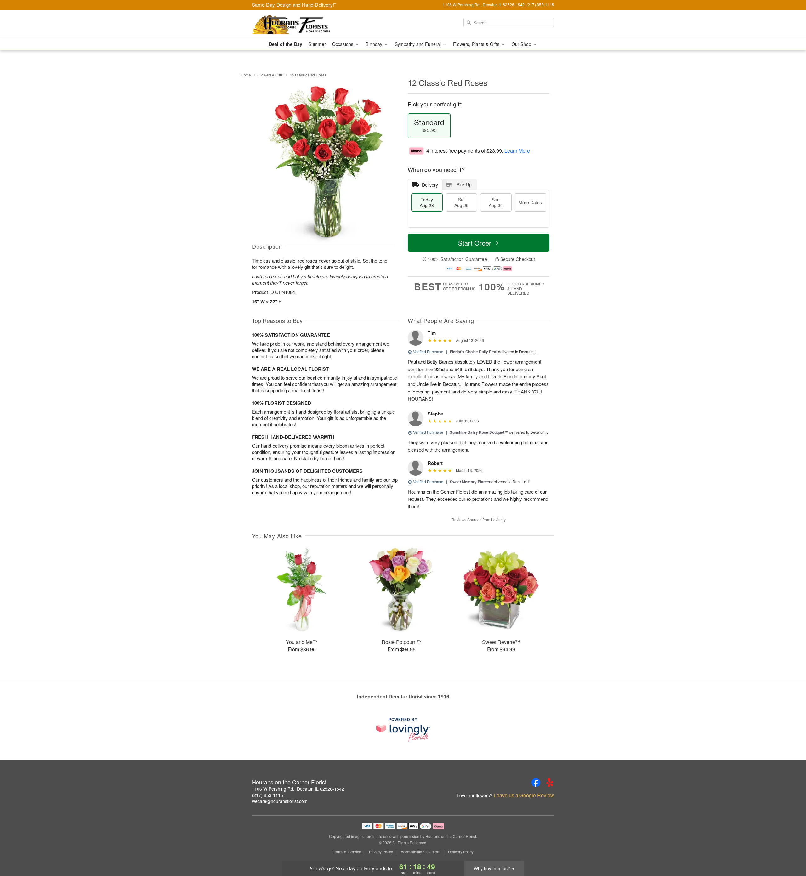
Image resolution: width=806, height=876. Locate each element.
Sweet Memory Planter (470, 481)
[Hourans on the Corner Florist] (297, 24)
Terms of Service (347, 852)
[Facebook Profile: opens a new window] (535, 782)
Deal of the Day (285, 44)
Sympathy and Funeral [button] (418, 44)
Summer (317, 44)
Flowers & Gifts (270, 74)
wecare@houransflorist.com (280, 801)
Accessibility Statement (420, 852)
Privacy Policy (381, 852)
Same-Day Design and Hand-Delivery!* (294, 4)
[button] (789, 849)
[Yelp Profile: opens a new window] (549, 782)
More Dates (530, 202)
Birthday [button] (374, 44)
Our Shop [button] (522, 44)
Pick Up (464, 184)
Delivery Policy (461, 852)
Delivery (430, 185)
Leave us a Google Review (524, 795)
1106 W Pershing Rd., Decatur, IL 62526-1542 (298, 789)
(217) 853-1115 (267, 795)
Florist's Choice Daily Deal (473, 351)
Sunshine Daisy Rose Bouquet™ (479, 432)
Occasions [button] (343, 44)
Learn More (517, 150)
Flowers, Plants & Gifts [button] (476, 44)
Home (246, 74)
